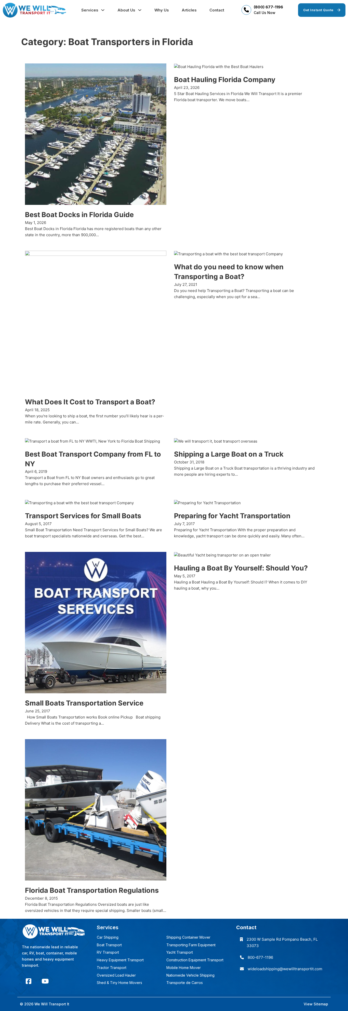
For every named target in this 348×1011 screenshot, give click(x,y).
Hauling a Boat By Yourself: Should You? (241, 568)
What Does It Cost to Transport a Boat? (90, 402)
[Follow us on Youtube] (45, 981)
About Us (126, 10)
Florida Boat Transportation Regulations (92, 890)
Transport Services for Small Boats (83, 516)
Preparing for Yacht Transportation (232, 516)
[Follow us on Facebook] (28, 981)
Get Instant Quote (318, 10)
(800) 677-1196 (268, 7)
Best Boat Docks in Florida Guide (79, 214)
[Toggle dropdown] (103, 10)
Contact (216, 10)
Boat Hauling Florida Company (224, 79)
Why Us (161, 10)
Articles (189, 10)
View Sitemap (316, 1004)
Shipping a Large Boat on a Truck (229, 454)
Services (89, 10)
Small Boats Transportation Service (84, 703)
